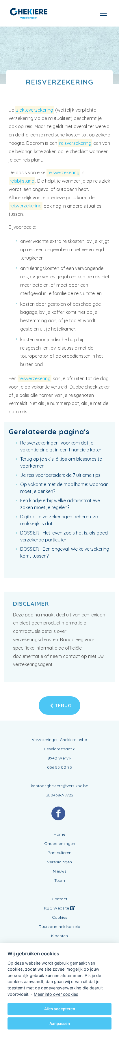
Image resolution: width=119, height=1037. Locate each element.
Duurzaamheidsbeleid (59, 926)
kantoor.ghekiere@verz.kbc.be (59, 785)
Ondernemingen (59, 843)
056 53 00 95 (59, 767)
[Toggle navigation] (103, 13)
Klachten (59, 935)
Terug (62, 705)
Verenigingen (59, 862)
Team (59, 880)
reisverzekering (75, 143)
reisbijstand (22, 181)
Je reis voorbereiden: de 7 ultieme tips (60, 475)
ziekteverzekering (34, 110)
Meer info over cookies (56, 994)
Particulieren (59, 852)
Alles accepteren (59, 1008)
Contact (59, 898)
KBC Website (57, 908)
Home (59, 834)
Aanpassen (59, 1023)
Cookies (59, 917)
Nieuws (59, 871)
